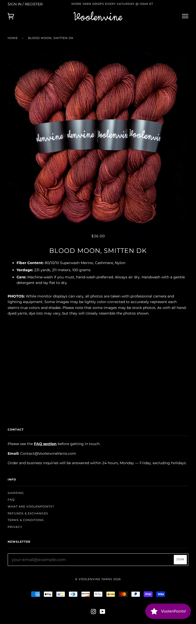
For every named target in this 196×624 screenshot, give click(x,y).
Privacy (15, 527)
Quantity (98, 324)
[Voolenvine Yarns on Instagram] (93, 612)
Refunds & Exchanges (28, 513)
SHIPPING (16, 493)
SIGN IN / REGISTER (25, 4)
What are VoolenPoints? (31, 506)
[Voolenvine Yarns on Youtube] (102, 612)
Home (13, 38)
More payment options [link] (98, 378)
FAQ (11, 499)
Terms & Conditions (26, 520)
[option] (98, 142)
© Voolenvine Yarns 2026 (98, 579)
